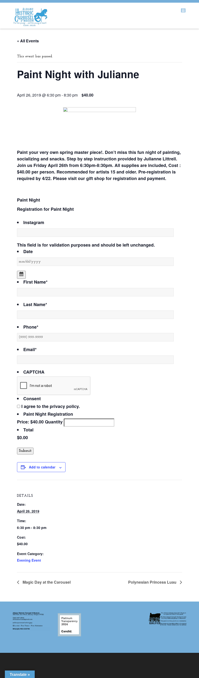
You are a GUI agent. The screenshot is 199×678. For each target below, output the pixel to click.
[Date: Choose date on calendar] (21, 275)
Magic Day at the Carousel (46, 582)
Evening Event (29, 560)
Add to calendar (42, 467)
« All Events (28, 41)
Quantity (54, 422)
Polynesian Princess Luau (152, 582)
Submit (25, 451)
